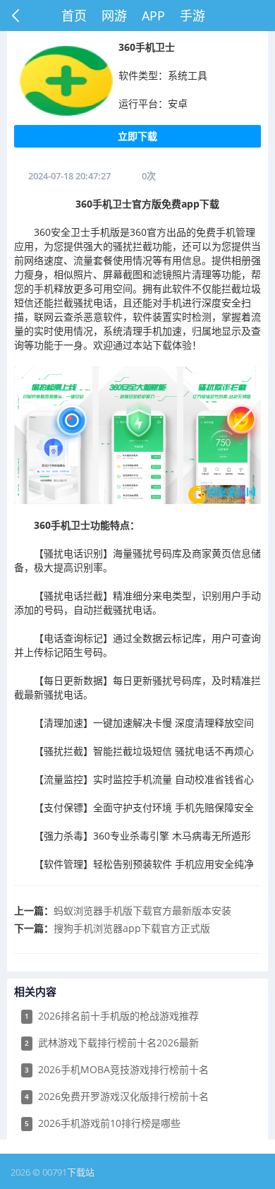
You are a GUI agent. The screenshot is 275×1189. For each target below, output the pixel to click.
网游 (114, 15)
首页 (74, 15)
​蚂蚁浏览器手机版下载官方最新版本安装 (142, 910)
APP (153, 15)
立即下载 (137, 136)
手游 (192, 15)
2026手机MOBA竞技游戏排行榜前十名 (117, 1069)
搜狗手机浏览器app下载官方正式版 (132, 928)
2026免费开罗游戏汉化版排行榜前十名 (117, 1096)
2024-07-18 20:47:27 (69, 175)
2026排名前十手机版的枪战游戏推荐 (112, 1015)
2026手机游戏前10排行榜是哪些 (103, 1123)
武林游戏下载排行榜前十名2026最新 (112, 1042)
